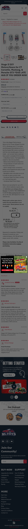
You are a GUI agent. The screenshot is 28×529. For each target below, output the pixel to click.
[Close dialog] (26, 256)
